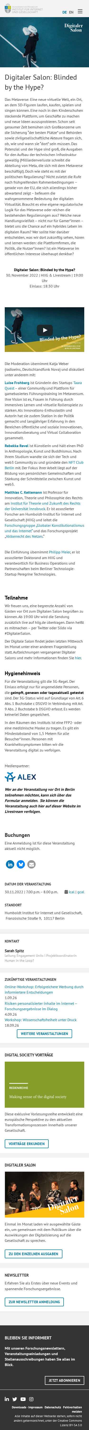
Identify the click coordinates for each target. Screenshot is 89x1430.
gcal (80, 891)
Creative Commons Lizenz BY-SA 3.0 (70, 1423)
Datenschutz (53, 1407)
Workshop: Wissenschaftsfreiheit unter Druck (41, 1019)
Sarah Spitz (14, 950)
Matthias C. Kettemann (23, 492)
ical (72, 891)
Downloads (19, 1407)
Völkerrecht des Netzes (24, 536)
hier (78, 657)
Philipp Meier (59, 552)
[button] (10, 864)
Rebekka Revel (16, 445)
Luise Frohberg (17, 382)
